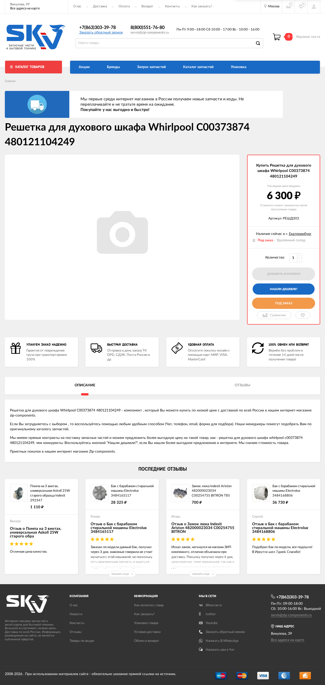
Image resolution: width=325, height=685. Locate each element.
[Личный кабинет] (314, 7)
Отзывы (76, 632)
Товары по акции (82, 641)
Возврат (147, 6)
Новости (76, 614)
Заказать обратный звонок (101, 32)
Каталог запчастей (198, 67)
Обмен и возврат (146, 641)
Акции (84, 67)
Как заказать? (201, 6)
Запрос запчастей (151, 67)
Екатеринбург (300, 234)
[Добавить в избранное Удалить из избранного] (302, 315)
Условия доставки (147, 632)
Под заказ (283, 303)
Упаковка (238, 67)
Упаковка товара (146, 623)
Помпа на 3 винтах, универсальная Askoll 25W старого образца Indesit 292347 (50, 493)
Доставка (100, 6)
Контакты (172, 6)
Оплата (124, 6)
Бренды (113, 67)
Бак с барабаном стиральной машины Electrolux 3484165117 (132, 491)
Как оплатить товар (149, 605)
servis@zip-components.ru (150, 32)
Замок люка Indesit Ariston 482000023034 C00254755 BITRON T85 (212, 491)
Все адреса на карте (25, 8)
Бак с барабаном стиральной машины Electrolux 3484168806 (293, 491)
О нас (77, 6)
